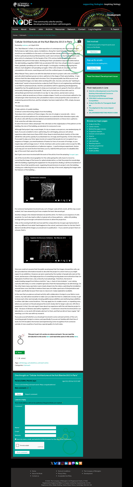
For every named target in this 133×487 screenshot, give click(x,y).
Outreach (22, 35)
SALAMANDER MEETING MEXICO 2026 (103, 113)
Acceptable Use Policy (65, 476)
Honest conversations (97, 134)
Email (17, 431)
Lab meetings (93, 141)
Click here (94, 52)
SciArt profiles (94, 151)
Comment (19, 406)
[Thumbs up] (16, 358)
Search (116, 29)
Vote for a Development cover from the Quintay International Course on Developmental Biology (103, 93)
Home (15, 29)
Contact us (35, 476)
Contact (81, 29)
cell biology (23, 363)
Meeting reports (94, 143)
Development (88, 473)
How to (91, 136)
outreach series (42, 363)
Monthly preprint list (96, 146)
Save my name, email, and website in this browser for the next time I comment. (44, 439)
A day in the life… (95, 124)
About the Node (37, 473)
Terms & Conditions (64, 471)
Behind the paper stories (97, 129)
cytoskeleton (32, 363)
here (76, 337)
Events (32, 29)
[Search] (112, 29)
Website (18, 435)
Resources (60, 29)
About (23, 29)
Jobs (40, 29)
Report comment (31, 394)
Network (71, 29)
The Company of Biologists (92, 471)
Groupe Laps (73, 154)
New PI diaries (94, 148)
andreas (25, 45)
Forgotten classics (95, 131)
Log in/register (94, 29)
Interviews (92, 139)
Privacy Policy (62, 473)
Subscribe (94, 68)
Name (17, 427)
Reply (19, 394)
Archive (49, 29)
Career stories (94, 126)
